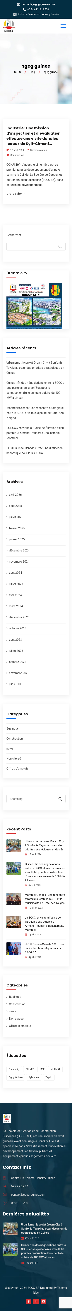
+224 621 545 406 (38, 9)
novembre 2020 (19, 673)
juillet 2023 (16, 651)
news (9, 748)
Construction (17, 155)
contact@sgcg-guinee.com (38, 4)
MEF (42, 1069)
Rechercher (13, 235)
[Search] (63, 796)
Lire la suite (14, 193)
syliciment (34, 1077)
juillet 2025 (16, 517)
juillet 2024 (16, 584)
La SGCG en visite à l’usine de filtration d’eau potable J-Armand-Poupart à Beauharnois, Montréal (35, 433)
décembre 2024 (19, 550)
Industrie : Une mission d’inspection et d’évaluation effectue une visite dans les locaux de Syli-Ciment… (33, 136)
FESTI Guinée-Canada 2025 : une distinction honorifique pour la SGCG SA (44, 948)
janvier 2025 (17, 539)
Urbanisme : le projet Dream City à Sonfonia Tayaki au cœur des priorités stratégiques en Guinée (35, 367)
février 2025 (17, 528)
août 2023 (15, 639)
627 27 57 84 (19, 1186)
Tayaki (49, 1077)
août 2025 (15, 506)
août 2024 (15, 572)
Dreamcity (14, 1069)
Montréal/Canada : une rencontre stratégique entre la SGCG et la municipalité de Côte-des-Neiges (35, 413)
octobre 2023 (17, 628)
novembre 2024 (19, 561)
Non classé (13, 758)
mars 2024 (16, 606)
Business (12, 728)
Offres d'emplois (17, 768)
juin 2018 (15, 684)
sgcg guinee (16, 1077)
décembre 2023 (19, 617)
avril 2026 (15, 494)
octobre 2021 (17, 662)
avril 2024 (15, 595)
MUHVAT (55, 1069)
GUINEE (30, 1069)
